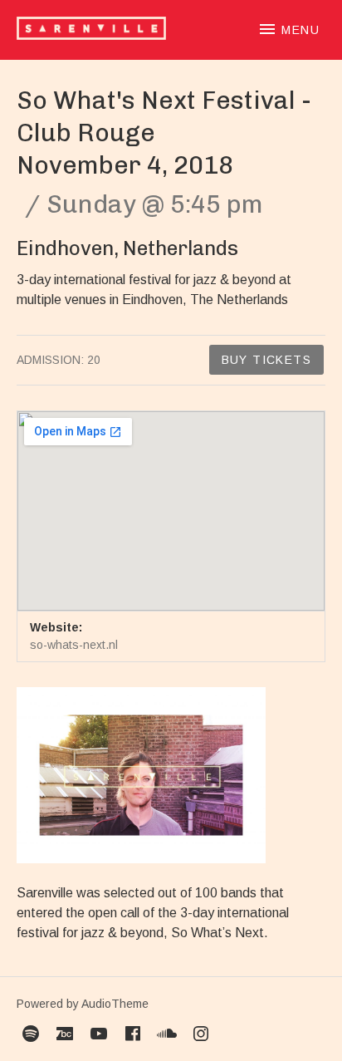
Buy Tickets (266, 359)
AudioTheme (115, 1003)
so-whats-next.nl (74, 644)
